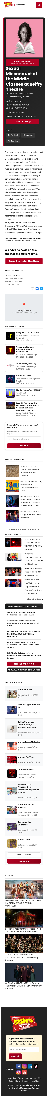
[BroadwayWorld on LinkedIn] (30, 1066)
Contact (28, 1078)
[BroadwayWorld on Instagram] (24, 1066)
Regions (25, 1081)
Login (32, 5)
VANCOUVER (19, 5)
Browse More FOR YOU (22, 529)
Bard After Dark (23, 375)
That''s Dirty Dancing (26, 363)
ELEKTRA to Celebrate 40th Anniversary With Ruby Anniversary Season (24, 655)
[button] (39, 5)
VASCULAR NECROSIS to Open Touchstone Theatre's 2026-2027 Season (23, 645)
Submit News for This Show (24, 261)
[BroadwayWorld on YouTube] (24, 1072)
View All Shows (24, 855)
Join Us (37, 1078)
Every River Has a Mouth (27, 332)
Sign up (24, 445)
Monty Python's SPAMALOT (29, 390)
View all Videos (34, 599)
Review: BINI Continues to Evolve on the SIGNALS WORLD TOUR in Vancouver (23, 634)
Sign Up (15, 1056)
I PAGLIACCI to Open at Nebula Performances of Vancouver (21, 613)
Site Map (35, 1081)
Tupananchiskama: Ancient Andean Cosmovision (25, 349)
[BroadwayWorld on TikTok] (36, 1066)
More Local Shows (24, 664)
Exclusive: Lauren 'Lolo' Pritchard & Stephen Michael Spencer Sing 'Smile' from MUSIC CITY (33, 586)
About (20, 1078)
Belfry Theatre (23, 96)
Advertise (12, 1078)
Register (24, 5)
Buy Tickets (22, 121)
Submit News (14, 1081)
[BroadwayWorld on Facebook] (18, 1066)
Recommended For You (15, 459)
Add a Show (24, 861)
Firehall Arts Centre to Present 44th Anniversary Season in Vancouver (23, 930)
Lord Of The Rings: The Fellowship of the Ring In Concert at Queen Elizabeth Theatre (27, 407)
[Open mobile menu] (44, 5)
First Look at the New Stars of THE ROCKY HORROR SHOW (33, 572)
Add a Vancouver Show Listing (24, 670)
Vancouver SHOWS (13, 683)
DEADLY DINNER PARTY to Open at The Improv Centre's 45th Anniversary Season (23, 986)
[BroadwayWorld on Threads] (18, 1072)
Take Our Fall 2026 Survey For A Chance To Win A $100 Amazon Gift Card (23, 623)
